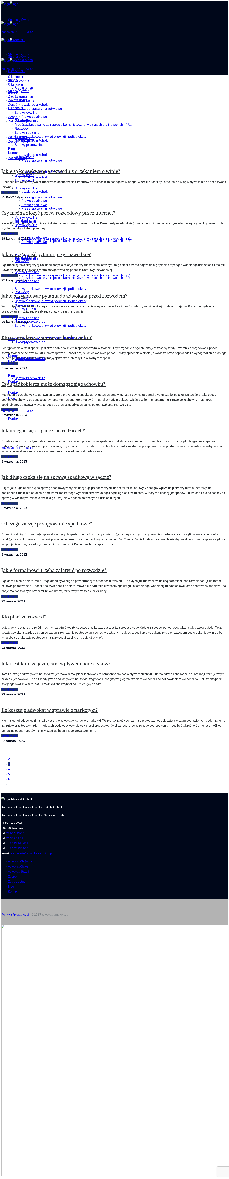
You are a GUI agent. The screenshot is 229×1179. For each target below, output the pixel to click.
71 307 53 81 (14, 838)
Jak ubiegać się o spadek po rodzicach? (43, 430)
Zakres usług (16, 881)
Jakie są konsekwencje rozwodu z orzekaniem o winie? (60, 171)
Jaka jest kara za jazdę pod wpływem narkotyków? (56, 663)
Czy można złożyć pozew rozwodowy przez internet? (58, 213)
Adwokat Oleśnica (20, 861)
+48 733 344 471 (17, 843)
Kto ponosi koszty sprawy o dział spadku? (46, 337)
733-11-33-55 (15, 833)
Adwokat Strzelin (19, 871)
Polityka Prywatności (15, 914)
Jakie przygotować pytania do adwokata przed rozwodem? (64, 296)
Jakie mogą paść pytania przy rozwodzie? (46, 254)
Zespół (12, 876)
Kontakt (13, 891)
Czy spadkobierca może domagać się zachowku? (53, 384)
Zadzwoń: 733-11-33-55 (17, 32)
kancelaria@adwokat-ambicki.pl (32, 853)
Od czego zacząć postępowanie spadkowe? (46, 524)
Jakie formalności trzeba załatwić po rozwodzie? (54, 570)
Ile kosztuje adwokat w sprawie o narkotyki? (49, 710)
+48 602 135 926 (17, 848)
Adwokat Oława (18, 866)
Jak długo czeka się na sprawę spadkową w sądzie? (56, 477)
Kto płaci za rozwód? (23, 617)
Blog (11, 886)
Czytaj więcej (9, 192)
